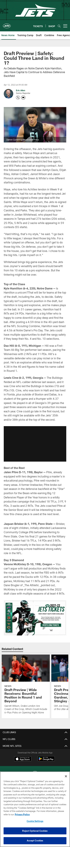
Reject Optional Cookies (35, 830)
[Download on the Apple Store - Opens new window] (23, 759)
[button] (35, 444)
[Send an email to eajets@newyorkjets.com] (23, 97)
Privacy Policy (22, 814)
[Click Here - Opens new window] (35, 618)
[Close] (66, 776)
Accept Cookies (35, 840)
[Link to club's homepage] (7, 24)
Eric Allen (20, 90)
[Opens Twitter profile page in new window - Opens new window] (18, 97)
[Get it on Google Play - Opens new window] (46, 760)
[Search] (59, 26)
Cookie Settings (35, 821)
